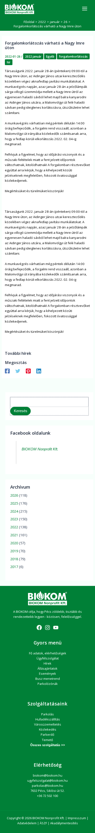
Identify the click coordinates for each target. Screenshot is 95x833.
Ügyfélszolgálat (48, 658)
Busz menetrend (47, 678)
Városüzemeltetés (47, 724)
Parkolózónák (48, 684)
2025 (14, 503)
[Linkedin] (38, 370)
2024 (14, 511)
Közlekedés (47, 729)
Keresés (20, 411)
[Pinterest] (28, 370)
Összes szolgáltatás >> (47, 745)
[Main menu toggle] (84, 8)
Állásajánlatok (47, 668)
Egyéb (50, 56)
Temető (47, 740)
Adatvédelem (27, 823)
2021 (14, 534)
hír (8, 62)
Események (47, 673)
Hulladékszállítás (47, 719)
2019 (14, 550)
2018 (14, 558)
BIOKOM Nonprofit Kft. (40, 449)
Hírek (47, 663)
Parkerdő (47, 734)
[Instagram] (47, 627)
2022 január (33, 56)
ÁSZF (43, 823)
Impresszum (77, 818)
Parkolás (47, 714)
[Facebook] (7, 370)
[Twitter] (17, 370)
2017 (14, 566)
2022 (14, 526)
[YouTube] (55, 627)
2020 (14, 542)
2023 (14, 518)
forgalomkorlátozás (73, 56)
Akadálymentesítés (64, 823)
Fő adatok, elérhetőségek (47, 653)
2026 (14, 495)
